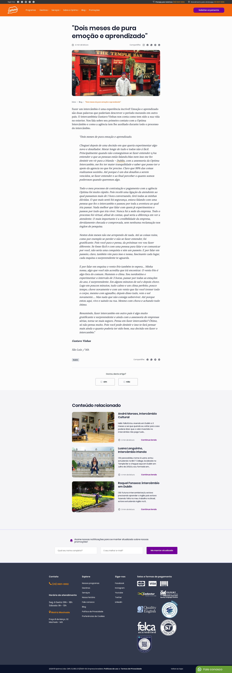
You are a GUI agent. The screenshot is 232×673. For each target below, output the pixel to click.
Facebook (119, 583)
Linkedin (118, 602)
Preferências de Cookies (93, 616)
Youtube (119, 592)
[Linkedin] (34, 2)
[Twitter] (30, 2)
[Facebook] (18, 2)
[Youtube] (26, 2)
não (128, 381)
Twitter (118, 597)
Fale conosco (88, 602)
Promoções (94, 10)
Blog (83, 10)
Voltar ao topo (177, 669)
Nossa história (88, 597)
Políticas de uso (111, 669)
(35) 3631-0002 (170, 2)
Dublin (121, 160)
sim (105, 381)
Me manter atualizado (162, 550)
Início (74, 102)
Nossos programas (90, 583)
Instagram (120, 588)
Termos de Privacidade (131, 669)
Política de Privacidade (92, 611)
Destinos (86, 588)
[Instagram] (22, 2)
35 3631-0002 (219, 2)
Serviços (86, 592)
